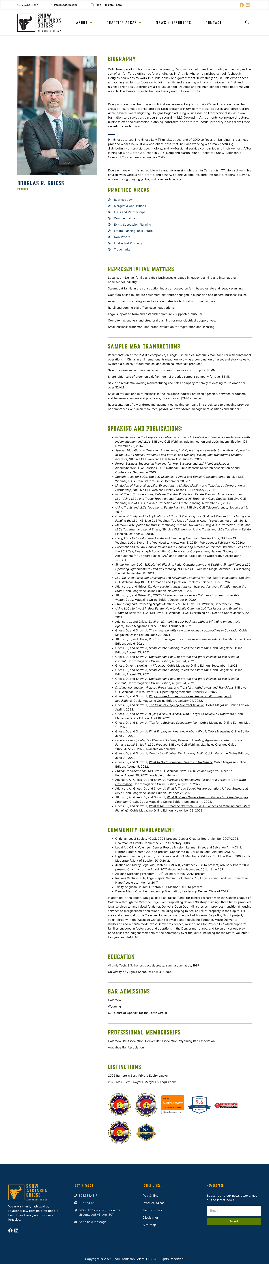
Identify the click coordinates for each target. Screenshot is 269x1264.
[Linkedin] (247, 5)
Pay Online (150, 1195)
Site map (149, 1225)
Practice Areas (122, 22)
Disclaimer (150, 1217)
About (82, 22)
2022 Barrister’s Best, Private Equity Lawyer (138, 1075)
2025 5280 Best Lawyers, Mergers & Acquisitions (142, 1082)
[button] (245, 22)
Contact (214, 22)
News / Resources (173, 22)
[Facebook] (242, 5)
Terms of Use (152, 1210)
